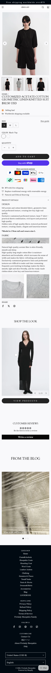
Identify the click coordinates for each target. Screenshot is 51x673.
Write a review (25, 437)
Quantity (6, 143)
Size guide (45, 121)
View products (26, 400)
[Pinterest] (25, 626)
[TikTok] (36, 626)
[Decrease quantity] (4, 147)
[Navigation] (2, 7)
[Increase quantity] (13, 147)
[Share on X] (8, 306)
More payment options (25, 168)
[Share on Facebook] (3, 306)
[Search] (42, 7)
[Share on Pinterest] (14, 306)
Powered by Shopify (25, 670)
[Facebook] (14, 626)
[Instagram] (19, 626)
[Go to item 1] (16, 355)
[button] (5, 43)
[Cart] (48, 7)
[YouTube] (31, 626)
